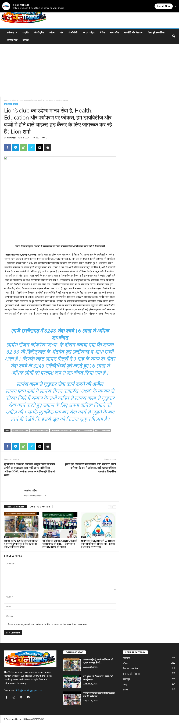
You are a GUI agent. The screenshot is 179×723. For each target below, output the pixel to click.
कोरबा (14, 100)
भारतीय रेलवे (12, 40)
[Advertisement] (89, 70)
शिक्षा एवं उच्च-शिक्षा (156, 32)
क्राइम (25, 40)
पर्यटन (52, 32)
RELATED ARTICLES (15, 506)
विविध (102, 32)
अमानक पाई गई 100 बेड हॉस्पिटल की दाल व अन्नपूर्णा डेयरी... (98, 661)
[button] (173, 36)
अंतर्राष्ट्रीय (39, 32)
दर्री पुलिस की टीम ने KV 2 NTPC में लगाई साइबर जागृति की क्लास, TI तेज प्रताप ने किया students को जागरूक (59, 543)
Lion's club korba (84, 430)
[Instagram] (14, 697)
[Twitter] (31, 147)
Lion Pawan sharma (39, 430)
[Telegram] (15, 147)
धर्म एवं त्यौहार (89, 32)
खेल (61, 32)
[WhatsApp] (23, 147)
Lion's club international (62, 430)
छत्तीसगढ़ (11, 32)
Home (6, 100)
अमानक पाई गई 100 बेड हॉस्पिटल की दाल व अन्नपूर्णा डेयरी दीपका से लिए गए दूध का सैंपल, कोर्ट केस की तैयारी (21, 543)
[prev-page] (110, 507)
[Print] (47, 147)
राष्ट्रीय (26, 32)
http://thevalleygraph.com (35, 495)
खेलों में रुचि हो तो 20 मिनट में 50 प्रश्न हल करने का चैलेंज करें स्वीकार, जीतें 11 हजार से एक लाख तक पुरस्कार (98, 543)
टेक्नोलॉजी (73, 32)
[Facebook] (7, 147)
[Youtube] (28, 697)
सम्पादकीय (114, 32)
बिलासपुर (126, 679)
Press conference (102, 430)
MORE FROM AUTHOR (40, 506)
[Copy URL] (55, 147)
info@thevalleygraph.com (29, 690)
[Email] (39, 147)
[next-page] (114, 507)
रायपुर (125, 684)
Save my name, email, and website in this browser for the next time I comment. (48, 624)
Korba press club (20, 430)
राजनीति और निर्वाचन (133, 32)
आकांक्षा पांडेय (11, 137)
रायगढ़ (125, 689)
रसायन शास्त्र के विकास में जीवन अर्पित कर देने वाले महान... (98, 694)
